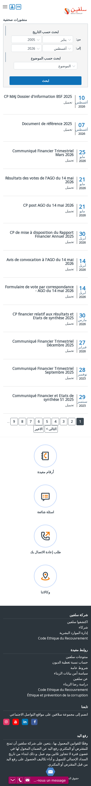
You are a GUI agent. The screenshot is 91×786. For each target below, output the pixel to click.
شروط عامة (79, 668)
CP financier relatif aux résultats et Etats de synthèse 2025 (43, 315)
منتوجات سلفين (77, 657)
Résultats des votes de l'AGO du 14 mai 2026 (39, 179)
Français (18, 6)
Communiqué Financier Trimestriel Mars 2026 (43, 152)
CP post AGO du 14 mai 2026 (48, 205)
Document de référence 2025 (47, 123)
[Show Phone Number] (20, 780)
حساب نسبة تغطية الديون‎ (70, 662)
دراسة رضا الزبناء (75, 684)
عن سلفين (80, 679)
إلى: (78, 48)
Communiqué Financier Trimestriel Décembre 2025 (43, 343)
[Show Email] (27, 780)
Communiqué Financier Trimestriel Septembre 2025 (43, 370)
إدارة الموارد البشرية (73, 633)
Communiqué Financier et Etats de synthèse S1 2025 (43, 397)
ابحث (45, 80)
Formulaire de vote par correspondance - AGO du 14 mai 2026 (39, 288)
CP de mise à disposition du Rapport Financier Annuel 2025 (42, 234)
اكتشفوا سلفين (77, 622)
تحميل (67, 102)
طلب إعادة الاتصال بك (45, 552)
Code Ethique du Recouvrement (63, 638)
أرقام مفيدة (45, 472)
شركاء (83, 627)
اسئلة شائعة (45, 512)
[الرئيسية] (75, 10)
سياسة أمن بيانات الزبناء (71, 673)
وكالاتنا (45, 592)
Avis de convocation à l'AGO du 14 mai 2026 (40, 261)
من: (78, 39)
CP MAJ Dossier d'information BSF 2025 (38, 96)
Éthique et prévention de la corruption (57, 695)
